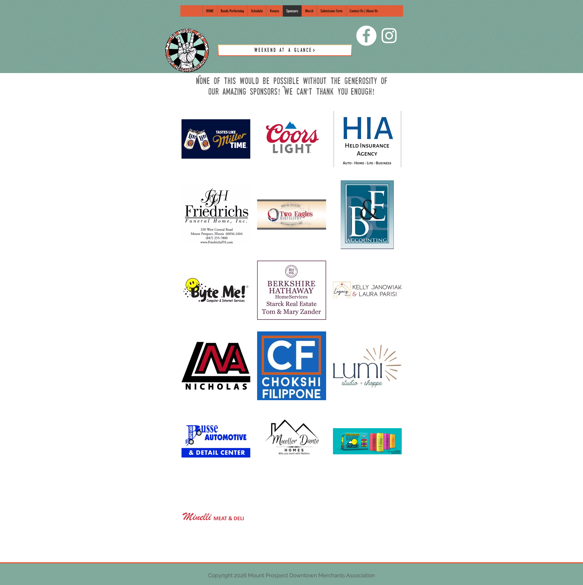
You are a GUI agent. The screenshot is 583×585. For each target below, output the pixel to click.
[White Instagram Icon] (389, 35)
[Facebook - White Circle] (366, 35)
